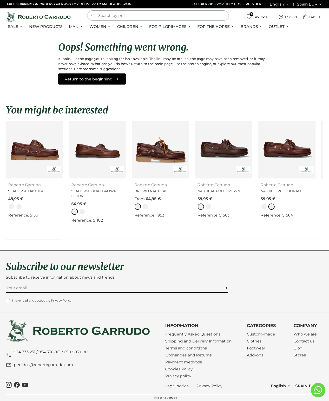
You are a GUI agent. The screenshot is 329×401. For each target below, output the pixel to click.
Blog (298, 348)
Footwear (256, 348)
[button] (313, 17)
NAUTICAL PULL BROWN (218, 191)
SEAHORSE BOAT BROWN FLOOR (94, 193)
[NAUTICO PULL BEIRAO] (287, 149)
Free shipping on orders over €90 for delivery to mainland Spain (69, 4)
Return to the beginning (88, 79)
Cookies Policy (179, 369)
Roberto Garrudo (166, 397)
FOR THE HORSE (213, 26)
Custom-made (261, 334)
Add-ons (255, 355)
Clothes (254, 341)
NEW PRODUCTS (46, 26)
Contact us (304, 341)
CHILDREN (127, 26)
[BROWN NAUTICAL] (160, 149)
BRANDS (249, 26)
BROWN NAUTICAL (150, 191)
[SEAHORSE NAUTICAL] (34, 149)
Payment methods (183, 362)
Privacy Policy (61, 300)
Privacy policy (178, 376)
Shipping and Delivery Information (198, 341)
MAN (74, 26)
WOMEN (97, 26)
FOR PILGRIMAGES (167, 26)
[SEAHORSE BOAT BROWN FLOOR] (97, 149)
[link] (11, 207)
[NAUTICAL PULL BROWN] (223, 149)
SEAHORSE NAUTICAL (27, 191)
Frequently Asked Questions (192, 334)
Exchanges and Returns (188, 355)
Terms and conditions (186, 348)
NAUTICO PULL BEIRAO (281, 191)
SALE (13, 26)
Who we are (305, 334)
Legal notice (177, 386)
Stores (300, 355)
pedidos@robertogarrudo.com (43, 365)
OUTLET (276, 26)
